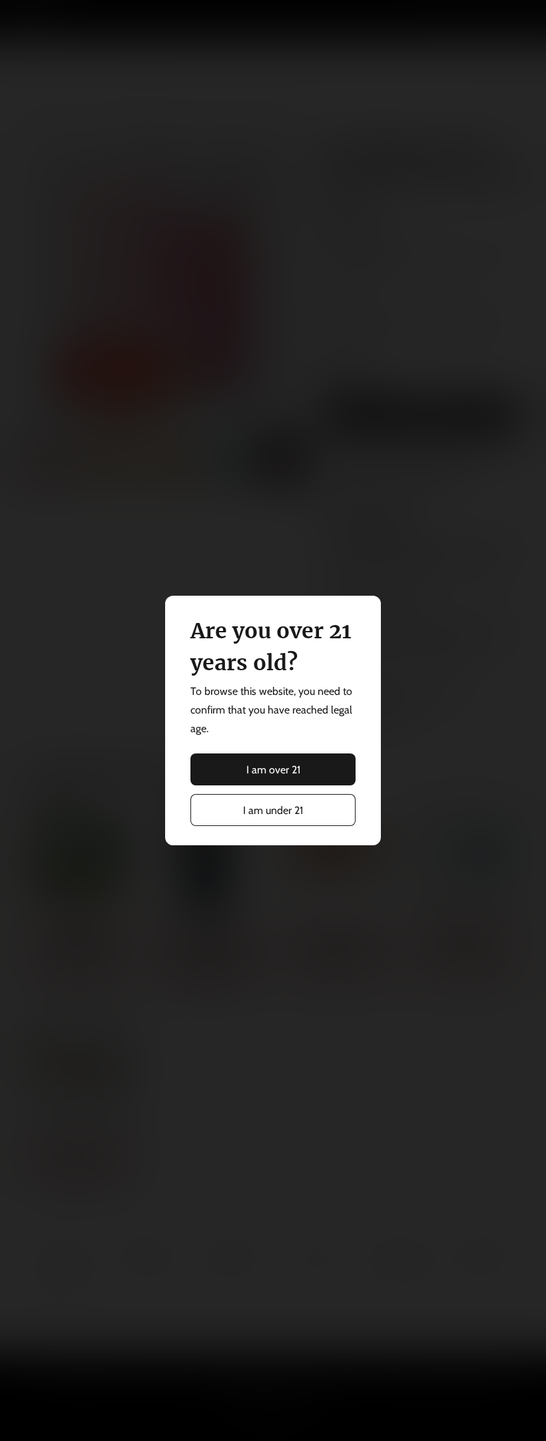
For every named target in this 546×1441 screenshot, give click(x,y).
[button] (273, 769)
